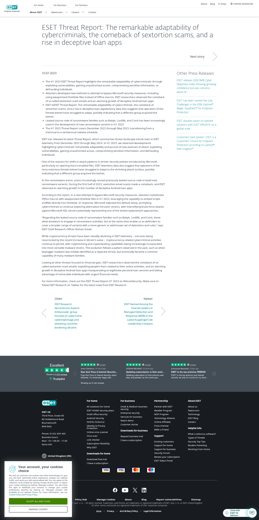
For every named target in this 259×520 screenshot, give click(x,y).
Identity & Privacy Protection (96, 427)
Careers (75, 12)
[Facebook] (115, 491)
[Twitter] (135, 491)
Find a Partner (161, 425)
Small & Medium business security (134, 408)
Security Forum (162, 452)
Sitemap (196, 499)
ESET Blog (193, 418)
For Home (38, 5)
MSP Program (161, 414)
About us (192, 406)
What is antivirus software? (202, 433)
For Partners (81, 5)
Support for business (165, 449)
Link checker (93, 439)
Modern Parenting (197, 445)
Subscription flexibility (98, 443)
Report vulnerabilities (169, 499)
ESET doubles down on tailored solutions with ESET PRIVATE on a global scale (196, 125)
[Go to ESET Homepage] (12, 8)
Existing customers (164, 441)
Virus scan (92, 435)
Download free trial (97, 459)
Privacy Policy (31, 494)
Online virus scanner (97, 432)
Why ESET (92, 447)
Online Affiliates (162, 421)
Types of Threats (196, 437)
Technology (194, 414)
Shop (223, 3)
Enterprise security (130, 412)
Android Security (95, 418)
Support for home (163, 445)
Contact (92, 12)
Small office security (97, 414)
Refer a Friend (161, 429)
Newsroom (57, 12)
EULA (98, 511)
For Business (60, 5)
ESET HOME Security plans (100, 410)
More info (47, 444)
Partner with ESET (163, 406)
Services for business (131, 416)
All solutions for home (98, 406)
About (204, 3)
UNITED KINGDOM (243, 3)
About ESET (36, 12)
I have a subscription (97, 463)
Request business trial (132, 436)
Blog (212, 3)
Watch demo (127, 420)
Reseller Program (163, 410)
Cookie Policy (15, 494)
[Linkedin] (144, 491)
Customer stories (129, 424)
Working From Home (199, 449)
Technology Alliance (164, 418)
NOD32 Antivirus (95, 421)
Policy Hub (81, 499)
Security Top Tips (196, 441)
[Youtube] (125, 491)
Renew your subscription (167, 456)
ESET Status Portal (163, 460)
